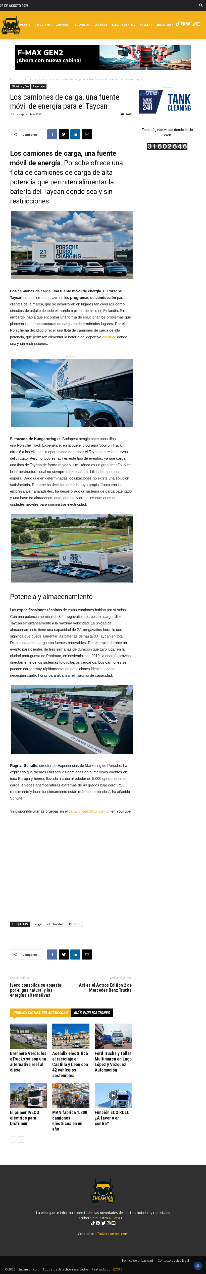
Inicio (14, 79)
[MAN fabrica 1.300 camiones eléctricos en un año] (70, 1095)
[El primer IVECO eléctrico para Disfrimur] (28, 1095)
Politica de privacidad (137, 1260)
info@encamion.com (111, 1233)
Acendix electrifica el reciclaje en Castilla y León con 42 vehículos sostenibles (70, 1064)
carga (37, 924)
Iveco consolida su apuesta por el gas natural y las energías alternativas (35, 990)
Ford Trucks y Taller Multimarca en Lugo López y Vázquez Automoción (113, 1062)
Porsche (74, 924)
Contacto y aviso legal (173, 1260)
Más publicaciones (92, 1012)
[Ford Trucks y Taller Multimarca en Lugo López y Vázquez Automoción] (113, 1036)
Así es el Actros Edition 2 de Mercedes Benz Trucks (105, 988)
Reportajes (39, 86)
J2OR (116, 1269)
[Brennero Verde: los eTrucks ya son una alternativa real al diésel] (28, 1036)
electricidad (55, 924)
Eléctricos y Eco (33, 79)
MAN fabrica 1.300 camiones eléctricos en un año (69, 1121)
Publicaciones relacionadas (40, 1012)
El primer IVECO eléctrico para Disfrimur (24, 1118)
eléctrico (109, 337)
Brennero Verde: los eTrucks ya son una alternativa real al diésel (28, 1062)
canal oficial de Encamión (89, 811)
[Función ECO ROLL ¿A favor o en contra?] (113, 1095)
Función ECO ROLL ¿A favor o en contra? (112, 1118)
